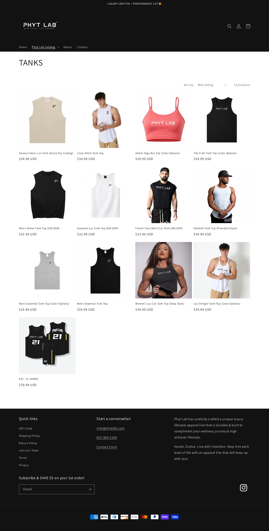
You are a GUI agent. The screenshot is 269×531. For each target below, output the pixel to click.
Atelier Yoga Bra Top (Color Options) (157, 153)
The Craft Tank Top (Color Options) (215, 153)
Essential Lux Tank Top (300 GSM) (97, 228)
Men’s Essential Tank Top (92, 303)
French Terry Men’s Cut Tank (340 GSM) (159, 228)
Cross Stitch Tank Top (90, 153)
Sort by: (189, 85)
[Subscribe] (89, 489)
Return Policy (28, 443)
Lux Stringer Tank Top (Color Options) (217, 303)
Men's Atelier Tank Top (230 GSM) (39, 228)
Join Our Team (29, 450)
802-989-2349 (106, 437)
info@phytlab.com (110, 428)
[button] (45, 47)
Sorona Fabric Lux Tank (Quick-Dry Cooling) (46, 153)
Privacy (23, 465)
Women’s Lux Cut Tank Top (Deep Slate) (159, 303)
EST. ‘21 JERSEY (28, 379)
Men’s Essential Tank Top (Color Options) (44, 303)
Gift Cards (25, 428)
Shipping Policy (29, 436)
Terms (23, 458)
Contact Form (106, 447)
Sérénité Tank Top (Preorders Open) (215, 228)
